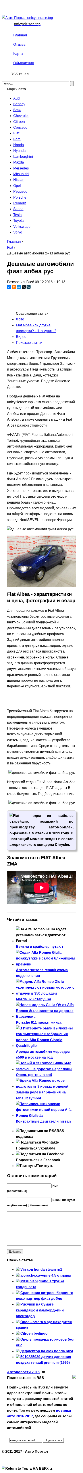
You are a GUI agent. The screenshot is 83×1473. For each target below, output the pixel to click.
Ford (17, 139)
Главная (20, 35)
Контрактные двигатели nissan (43, 1121)
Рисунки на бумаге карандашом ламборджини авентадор (40, 1310)
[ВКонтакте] (9, 287)
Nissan (18, 180)
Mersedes (21, 168)
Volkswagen (23, 226)
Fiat (16, 133)
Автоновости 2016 (23, 1372)
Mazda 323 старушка (33, 999)
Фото (20, 319)
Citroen (19, 122)
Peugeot (20, 191)
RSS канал (20, 74)
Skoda (18, 209)
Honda (18, 145)
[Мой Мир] (19, 287)
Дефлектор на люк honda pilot (46, 1351)
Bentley (19, 104)
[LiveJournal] (29, 287)
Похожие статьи (29, 342)
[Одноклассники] (14, 287)
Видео (21, 337)
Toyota (18, 220)
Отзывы (19, 44)
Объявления (23, 63)
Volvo (17, 232)
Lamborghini (23, 156)
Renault (19, 203)
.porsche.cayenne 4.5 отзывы (45, 1275)
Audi (17, 98)
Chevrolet (21, 116)
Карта (18, 54)
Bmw (17, 110)
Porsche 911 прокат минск (39, 1022)
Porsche (19, 197)
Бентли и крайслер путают (39, 946)
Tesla (17, 215)
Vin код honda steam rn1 (41, 1269)
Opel (17, 186)
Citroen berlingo (34, 1333)
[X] (24, 287)
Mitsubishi (21, 174)
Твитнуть (45, 1166)
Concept (20, 127)
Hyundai (20, 150)
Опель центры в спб (34, 1075)
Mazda (18, 162)
